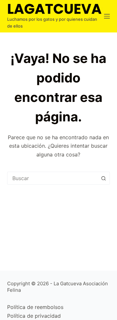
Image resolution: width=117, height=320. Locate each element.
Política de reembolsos (35, 307)
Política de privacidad (34, 316)
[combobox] (52, 178)
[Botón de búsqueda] (103, 178)
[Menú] (107, 16)
